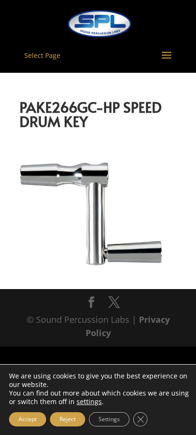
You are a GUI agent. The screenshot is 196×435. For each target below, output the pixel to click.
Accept (28, 419)
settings (89, 401)
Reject (67, 419)
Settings (109, 419)
